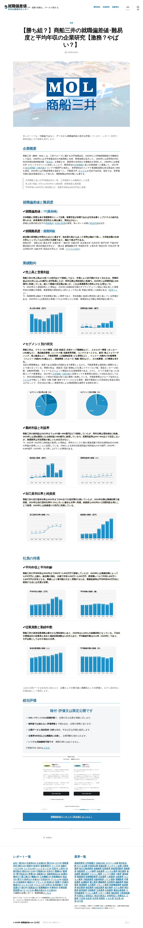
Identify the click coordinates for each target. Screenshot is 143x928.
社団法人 (81, 896)
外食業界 (109, 890)
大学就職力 (90, 863)
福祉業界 (115, 893)
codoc (98, 809)
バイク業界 (109, 879)
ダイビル (82, 171)
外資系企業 (93, 866)
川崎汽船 (40, 168)
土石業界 (92, 885)
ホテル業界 (119, 887)
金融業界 (98, 868)
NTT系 (80, 901)
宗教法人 (122, 896)
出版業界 (120, 877)
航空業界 (81, 887)
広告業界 (102, 877)
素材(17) (17, 877)
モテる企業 (82, 866)
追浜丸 (49, 162)
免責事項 (115, 7)
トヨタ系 (109, 898)
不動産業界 (88, 879)
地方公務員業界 (86, 868)
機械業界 (102, 882)
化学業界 (111, 882)
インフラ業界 (109, 874)
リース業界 (91, 871)
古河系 (95, 898)
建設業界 (85, 874)
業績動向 (50, 223)
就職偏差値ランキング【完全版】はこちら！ (71, 817)
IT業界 (119, 874)
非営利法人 (112, 896)
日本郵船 (78, 165)
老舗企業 (103, 866)
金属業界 (85, 882)
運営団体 (96, 7)
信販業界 (81, 871)
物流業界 (90, 887)
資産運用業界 (117, 868)
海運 (71, 23)
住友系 (89, 898)
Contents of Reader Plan (57, 799)
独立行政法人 (100, 896)
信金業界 (101, 871)
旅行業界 (109, 887)
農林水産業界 (120, 890)
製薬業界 (81, 877)
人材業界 (111, 877)
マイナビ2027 (72, 249)
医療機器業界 (92, 877)
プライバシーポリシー (51, 922)
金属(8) (64, 874)
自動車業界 (99, 879)
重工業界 (94, 882)
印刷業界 (92, 890)
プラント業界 (102, 885)
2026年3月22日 (73, 52)
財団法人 (90, 896)
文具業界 (100, 890)
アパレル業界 (91, 893)
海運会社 (49, 837)
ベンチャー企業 (114, 866)
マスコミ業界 (96, 874)
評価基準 (106, 7)
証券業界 (106, 868)
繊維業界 (120, 882)
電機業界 (119, 879)
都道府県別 (79, 863)
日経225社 (100, 863)
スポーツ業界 (104, 893)
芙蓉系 (102, 898)
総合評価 (94, 223)
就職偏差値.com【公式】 (30, 922)
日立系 (117, 898)
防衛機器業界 (115, 885)
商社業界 (122, 871)
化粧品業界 (99, 887)
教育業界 (83, 890)
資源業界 (83, 885)
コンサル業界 (111, 871)
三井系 (82, 898)
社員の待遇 (60, 223)
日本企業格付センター (84, 809)
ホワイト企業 (112, 863)
